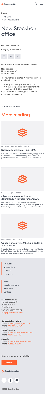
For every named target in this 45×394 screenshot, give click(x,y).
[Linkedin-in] (4, 380)
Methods (8, 270)
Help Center (9, 274)
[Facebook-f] (10, 380)
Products (8, 263)
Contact (7, 292)
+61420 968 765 (15, 343)
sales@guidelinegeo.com (19, 323)
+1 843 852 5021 (15, 334)
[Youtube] (16, 380)
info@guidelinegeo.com (12, 312)
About (6, 281)
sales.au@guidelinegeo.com (20, 341)
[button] (4, 56)
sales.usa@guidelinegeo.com (20, 332)
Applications (9, 267)
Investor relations (11, 285)
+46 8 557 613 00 (15, 325)
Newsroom (8, 288)
